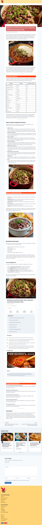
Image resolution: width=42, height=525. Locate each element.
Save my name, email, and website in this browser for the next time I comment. (17, 480)
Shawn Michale (5, 448)
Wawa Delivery (3, 499)
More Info (2, 514)
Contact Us (3, 517)
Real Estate (3, 509)
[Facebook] (1, 523)
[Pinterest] (6, 523)
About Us (2, 516)
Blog (6, 25)
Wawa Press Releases (4, 512)
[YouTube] (4, 523)
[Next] (39, 442)
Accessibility (3, 510)
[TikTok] (7, 523)
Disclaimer (2, 500)
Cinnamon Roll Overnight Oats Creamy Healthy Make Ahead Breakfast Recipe (29, 424)
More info (2, 496)
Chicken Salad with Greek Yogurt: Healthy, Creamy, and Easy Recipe (12, 424)
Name (6, 478)
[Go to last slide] (2, 442)
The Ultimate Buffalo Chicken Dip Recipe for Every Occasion (34, 444)
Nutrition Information (4, 498)
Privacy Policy (3, 502)
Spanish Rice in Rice (14, 135)
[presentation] (7, 437)
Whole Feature (3, 506)
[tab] (19, 452)
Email (17, 478)
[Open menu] (40, 1)
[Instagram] (3, 523)
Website (28, 478)
